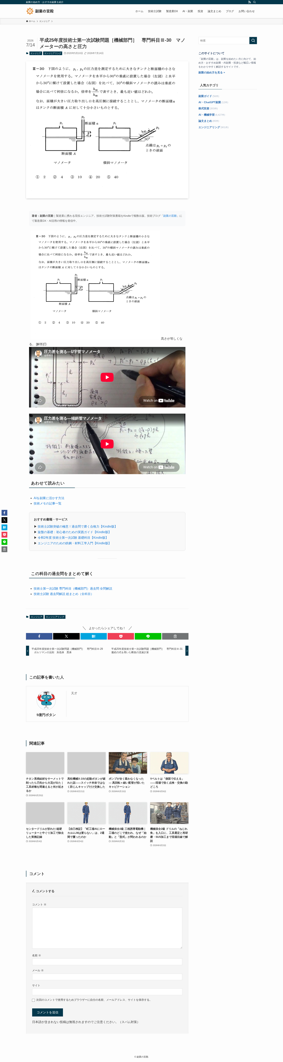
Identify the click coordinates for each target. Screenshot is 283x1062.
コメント (39, 904)
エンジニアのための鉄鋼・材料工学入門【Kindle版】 (74, 543)
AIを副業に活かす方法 (49, 498)
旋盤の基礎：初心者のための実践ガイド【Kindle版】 (74, 532)
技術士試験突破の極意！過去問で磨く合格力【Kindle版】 (77, 526)
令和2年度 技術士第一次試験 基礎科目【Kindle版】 (73, 537)
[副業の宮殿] (40, 11)
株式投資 (203, 108)
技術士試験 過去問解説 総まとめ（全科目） (64, 594)
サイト (36, 985)
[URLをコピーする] (175, 636)
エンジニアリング (52, 53)
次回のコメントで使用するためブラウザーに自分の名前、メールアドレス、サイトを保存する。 (94, 999)
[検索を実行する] (253, 40)
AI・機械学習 (206, 114)
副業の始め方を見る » (211, 72)
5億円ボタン (46, 715)
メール (38, 970)
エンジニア (35, 53)
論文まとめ (205, 120)
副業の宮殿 (170, 215)
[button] (39, 636)
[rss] (249, 2)
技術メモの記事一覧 (47, 503)
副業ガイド (205, 96)
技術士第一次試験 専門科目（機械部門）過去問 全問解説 (73, 588)
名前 (36, 955)
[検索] (254, 2)
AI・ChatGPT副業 (209, 102)
